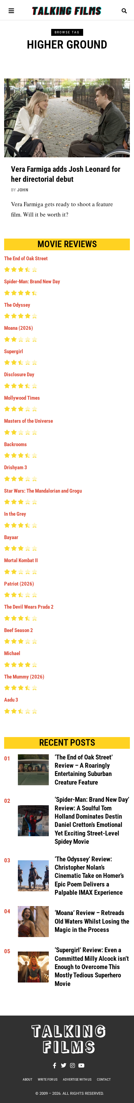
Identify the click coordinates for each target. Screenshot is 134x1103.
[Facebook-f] (54, 1065)
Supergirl (13, 351)
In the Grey (15, 514)
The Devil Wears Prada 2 (29, 607)
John (22, 189)
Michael (12, 653)
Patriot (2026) (19, 584)
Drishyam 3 (15, 467)
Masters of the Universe (28, 421)
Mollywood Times (22, 398)
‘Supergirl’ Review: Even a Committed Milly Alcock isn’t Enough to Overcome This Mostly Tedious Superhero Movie (92, 966)
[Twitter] (63, 1065)
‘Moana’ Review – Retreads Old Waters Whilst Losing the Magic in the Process (92, 921)
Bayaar (11, 537)
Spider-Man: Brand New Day (32, 282)
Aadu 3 (11, 700)
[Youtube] (81, 1065)
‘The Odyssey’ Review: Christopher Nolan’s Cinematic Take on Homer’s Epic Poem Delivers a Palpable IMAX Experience (89, 875)
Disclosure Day (19, 374)
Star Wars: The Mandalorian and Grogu (43, 491)
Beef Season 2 (18, 630)
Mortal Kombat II (21, 560)
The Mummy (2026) (24, 677)
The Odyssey (17, 305)
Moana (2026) (18, 328)
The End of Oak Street (26, 258)
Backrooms (15, 444)
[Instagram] (72, 1065)
